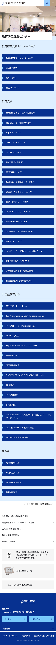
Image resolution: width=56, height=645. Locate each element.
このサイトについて (9, 635)
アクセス (8, 619)
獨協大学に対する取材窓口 (44, 635)
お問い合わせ (36, 619)
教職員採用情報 (8, 541)
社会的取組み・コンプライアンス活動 (18, 522)
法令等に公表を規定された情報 (15, 516)
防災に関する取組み (10, 535)
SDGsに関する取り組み (12, 528)
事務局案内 (25, 635)
